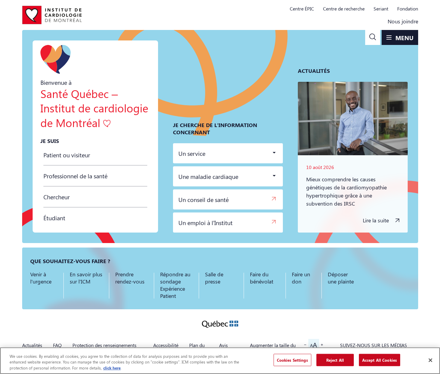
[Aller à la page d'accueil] (52, 15)
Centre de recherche (344, 8)
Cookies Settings (292, 359)
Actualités (32, 345)
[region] (220, 360)
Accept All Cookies (379, 359)
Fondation (407, 8)
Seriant (381, 8)
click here (112, 367)
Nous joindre (403, 21)
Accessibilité (165, 345)
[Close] (430, 360)
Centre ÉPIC (302, 8)
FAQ (57, 345)
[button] (372, 37)
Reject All (335, 359)
